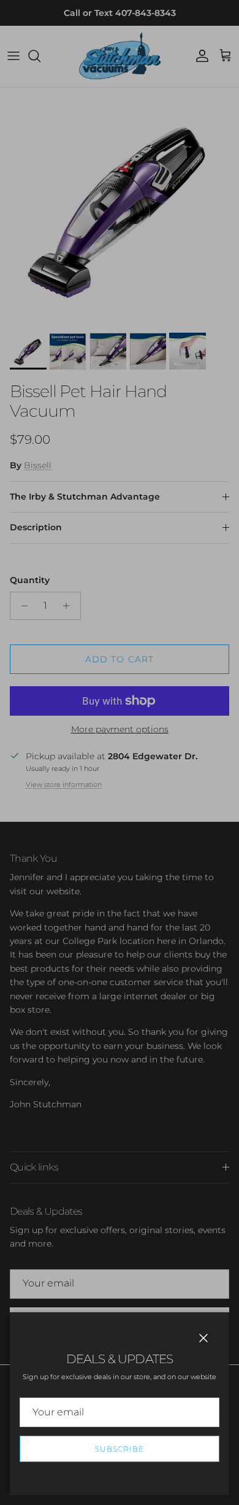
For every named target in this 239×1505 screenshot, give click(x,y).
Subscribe (119, 1448)
